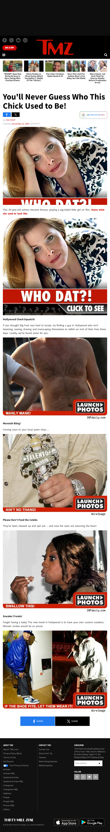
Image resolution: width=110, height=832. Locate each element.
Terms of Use (9, 757)
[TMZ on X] (11, 40)
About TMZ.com (10, 749)
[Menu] (4, 55)
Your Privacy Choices (19, 765)
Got (9, 47)
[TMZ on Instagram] (25, 40)
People (6, 797)
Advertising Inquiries (48, 761)
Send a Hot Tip (45, 753)
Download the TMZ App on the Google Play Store (92, 822)
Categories (8, 785)
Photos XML (8, 805)
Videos (6, 809)
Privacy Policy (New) (12, 753)
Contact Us (44, 749)
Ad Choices (8, 761)
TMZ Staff (10, 120)
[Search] (106, 55)
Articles (6, 769)
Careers (42, 757)
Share (39, 721)
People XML (8, 801)
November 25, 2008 (20, 123)
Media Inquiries (46, 765)
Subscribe (99, 763)
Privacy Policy (80, 757)
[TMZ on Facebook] (4, 40)
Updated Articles (11, 777)
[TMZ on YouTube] (89, 777)
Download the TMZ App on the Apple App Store (66, 822)
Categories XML (10, 789)
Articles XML (9, 773)
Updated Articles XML (13, 781)
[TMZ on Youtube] (18, 40)
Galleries (7, 793)
